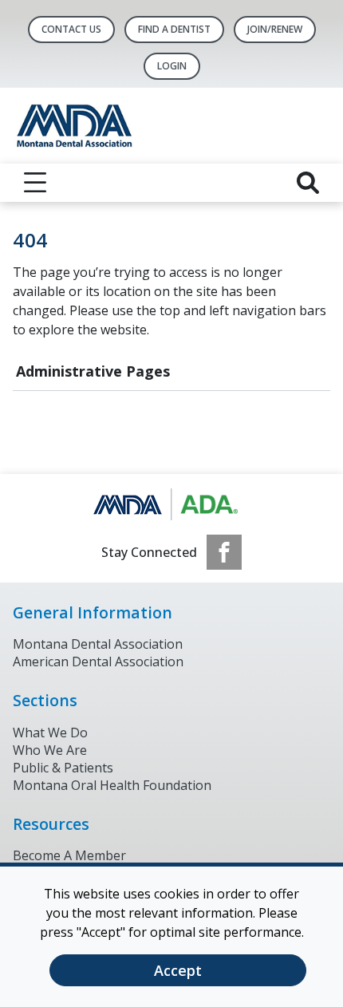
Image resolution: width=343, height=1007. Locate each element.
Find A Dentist (174, 29)
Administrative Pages (93, 371)
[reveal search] (308, 183)
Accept (178, 970)
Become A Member (69, 855)
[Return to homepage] (171, 126)
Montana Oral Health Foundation (112, 785)
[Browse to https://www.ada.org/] (172, 504)
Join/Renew (274, 29)
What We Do (50, 732)
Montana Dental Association (98, 644)
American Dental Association (98, 661)
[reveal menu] (35, 183)
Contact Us (71, 29)
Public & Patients (63, 767)
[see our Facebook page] (224, 552)
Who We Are (50, 750)
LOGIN (172, 66)
